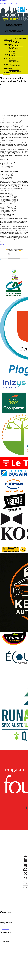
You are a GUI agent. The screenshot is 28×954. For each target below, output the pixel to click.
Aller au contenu (4, 0)
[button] (14, 35)
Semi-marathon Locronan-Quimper (8, 3)
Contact (7, 73)
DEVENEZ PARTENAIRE (15, 71)
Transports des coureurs (12, 62)
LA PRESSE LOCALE (14, 65)
